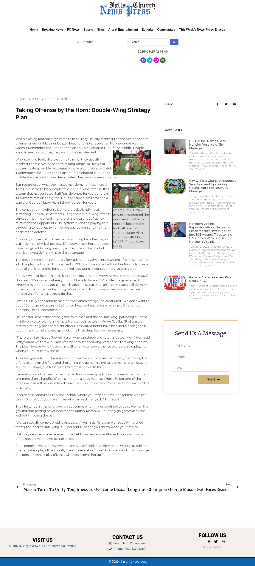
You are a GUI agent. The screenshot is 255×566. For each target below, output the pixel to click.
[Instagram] (156, 60)
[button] (85, 41)
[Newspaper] (163, 60)
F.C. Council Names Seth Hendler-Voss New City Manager (207, 144)
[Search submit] (174, 42)
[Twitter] (150, 60)
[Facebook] (143, 60)
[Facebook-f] (209, 541)
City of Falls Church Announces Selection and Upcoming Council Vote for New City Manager (212, 186)
